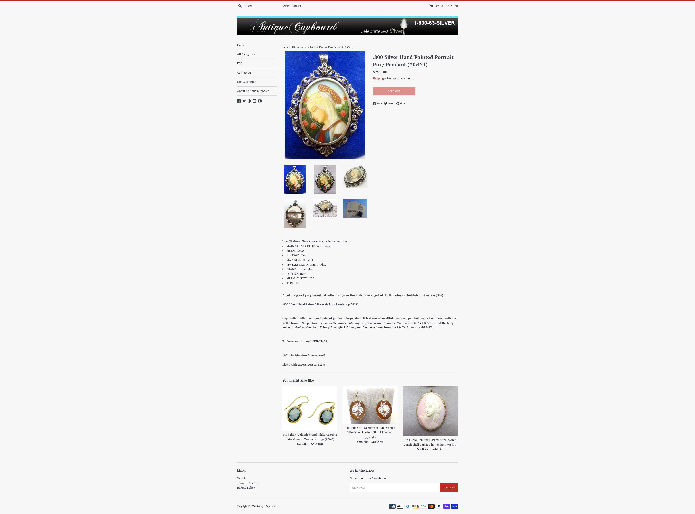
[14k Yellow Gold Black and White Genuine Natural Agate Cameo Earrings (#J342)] (309, 408)
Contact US (244, 73)
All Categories (246, 54)
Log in (285, 5)
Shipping (378, 78)
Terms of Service (247, 483)
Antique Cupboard (266, 506)
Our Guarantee (246, 82)
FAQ (240, 63)
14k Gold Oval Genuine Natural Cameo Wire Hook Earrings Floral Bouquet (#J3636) (370, 432)
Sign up (297, 5)
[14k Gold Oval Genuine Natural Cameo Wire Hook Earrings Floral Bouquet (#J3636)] (370, 405)
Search (241, 478)
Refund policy (246, 488)
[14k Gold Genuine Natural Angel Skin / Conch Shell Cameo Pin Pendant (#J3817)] (430, 411)
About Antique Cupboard (253, 91)
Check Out (452, 5)
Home (241, 45)
